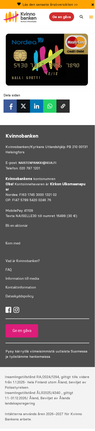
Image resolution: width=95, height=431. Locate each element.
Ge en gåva (61, 17)
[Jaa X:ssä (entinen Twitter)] (23, 106)
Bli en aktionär (17, 225)
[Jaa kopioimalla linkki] (63, 106)
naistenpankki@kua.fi (37, 163)
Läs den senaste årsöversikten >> (50, 4)
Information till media (22, 278)
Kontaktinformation (21, 287)
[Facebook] (8, 310)
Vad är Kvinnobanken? (23, 261)
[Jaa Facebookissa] (10, 106)
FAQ (9, 269)
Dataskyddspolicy (20, 296)
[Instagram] (16, 310)
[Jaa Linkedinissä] (36, 106)
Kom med (13, 243)
